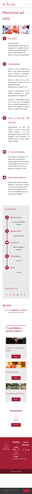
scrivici (23, 310)
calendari (15, 310)
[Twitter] (10, 295)
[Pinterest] (24, 295)
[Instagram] (25, 449)
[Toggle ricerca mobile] (25, 3)
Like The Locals (18, 471)
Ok (26, 491)
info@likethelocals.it (19, 459)
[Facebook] (6, 295)
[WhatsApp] (21, 295)
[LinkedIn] (17, 295)
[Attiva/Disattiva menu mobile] (28, 3)
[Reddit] (14, 295)
